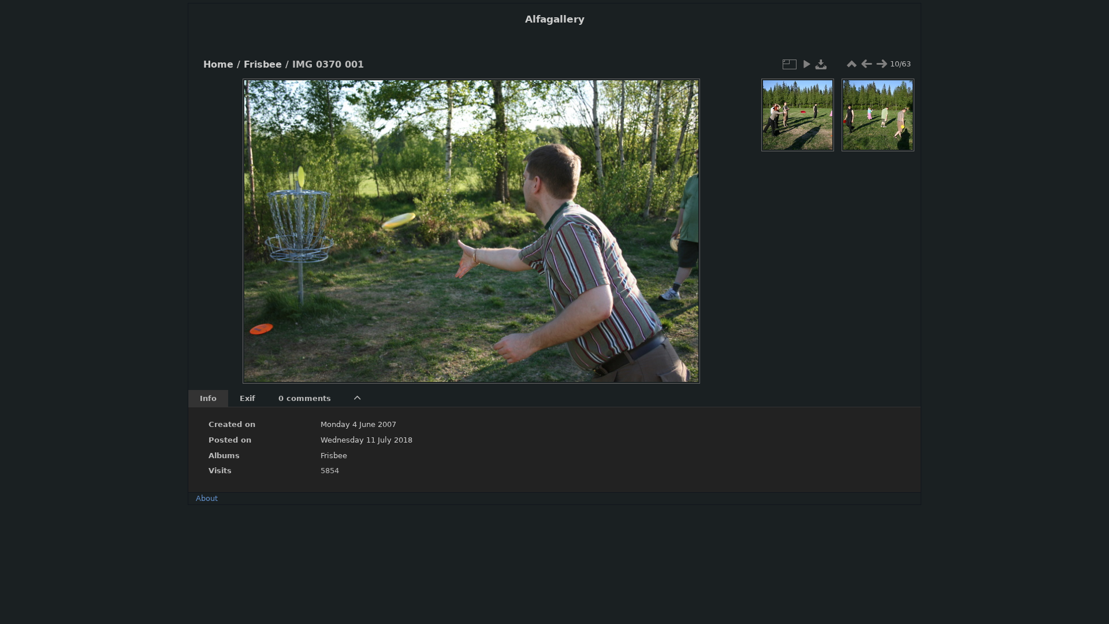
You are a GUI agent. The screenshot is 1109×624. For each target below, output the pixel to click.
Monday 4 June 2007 (358, 424)
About (207, 498)
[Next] (681, 222)
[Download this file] (821, 64)
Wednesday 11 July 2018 (366, 440)
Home (218, 65)
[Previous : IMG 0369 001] (866, 64)
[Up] (466, 95)
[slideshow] (806, 64)
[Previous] (261, 222)
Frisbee (263, 65)
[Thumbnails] (851, 64)
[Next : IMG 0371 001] (881, 64)
